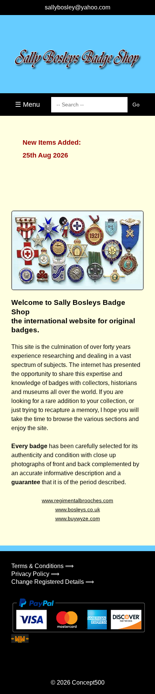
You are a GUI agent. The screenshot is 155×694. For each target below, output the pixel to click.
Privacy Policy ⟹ (35, 574)
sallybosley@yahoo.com (77, 7)
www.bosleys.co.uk (77, 509)
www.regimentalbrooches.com (77, 500)
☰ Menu (27, 104)
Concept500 (88, 682)
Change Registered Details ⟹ (52, 582)
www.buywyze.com (77, 518)
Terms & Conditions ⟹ (42, 566)
